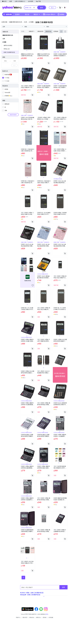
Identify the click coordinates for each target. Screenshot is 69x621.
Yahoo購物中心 (12, 7)
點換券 (17, 14)
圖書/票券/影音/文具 (8, 35)
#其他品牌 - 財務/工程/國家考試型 (30, 595)
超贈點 (62, 14)
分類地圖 (50, 617)
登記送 (27, 14)
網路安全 (38, 617)
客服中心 (18, 617)
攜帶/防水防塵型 (8, 45)
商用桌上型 (7, 49)
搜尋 (63, 587)
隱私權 (44, 617)
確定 (14, 65)
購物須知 (31, 617)
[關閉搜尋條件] (34, 7)
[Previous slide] (21, 42)
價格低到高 (40, 31)
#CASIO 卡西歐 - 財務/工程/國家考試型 (31, 593)
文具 (4, 38)
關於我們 (25, 617)
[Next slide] (34, 42)
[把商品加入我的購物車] (32, 63)
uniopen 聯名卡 (50, 14)
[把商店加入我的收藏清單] (33, 285)
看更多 (36, 14)
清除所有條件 (13, 114)
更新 (47, 614)
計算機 (4, 42)
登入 (52, 7)
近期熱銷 (55, 31)
